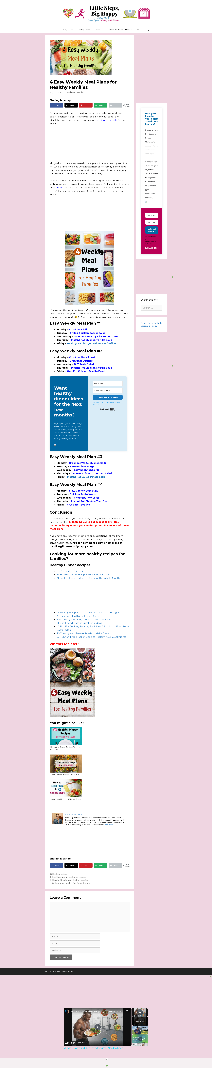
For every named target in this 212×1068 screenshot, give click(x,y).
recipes (82, 877)
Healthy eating (59, 874)
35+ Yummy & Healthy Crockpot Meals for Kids (83, 619)
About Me (109, 825)
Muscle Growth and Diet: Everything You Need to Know (96, 1011)
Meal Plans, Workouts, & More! (117, 30)
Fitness (97, 30)
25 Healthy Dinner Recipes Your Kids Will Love (83, 574)
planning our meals (105, 120)
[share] (127, 1010)
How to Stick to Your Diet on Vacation (70, 880)
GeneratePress (67, 971)
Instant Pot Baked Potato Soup (86, 477)
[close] (107, 1059)
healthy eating (59, 877)
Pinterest (58, 187)
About (139, 30)
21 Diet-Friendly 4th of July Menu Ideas (79, 623)
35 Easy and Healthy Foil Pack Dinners (79, 616)
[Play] (140, 1030)
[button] (69, 445)
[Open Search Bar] (147, 30)
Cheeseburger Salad (86, 497)
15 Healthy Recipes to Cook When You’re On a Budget (88, 612)
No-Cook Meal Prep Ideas (71, 571)
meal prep (73, 877)
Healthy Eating (84, 30)
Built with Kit (107, 409)
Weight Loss (68, 30)
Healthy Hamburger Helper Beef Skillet (91, 343)
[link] (67, 1011)
